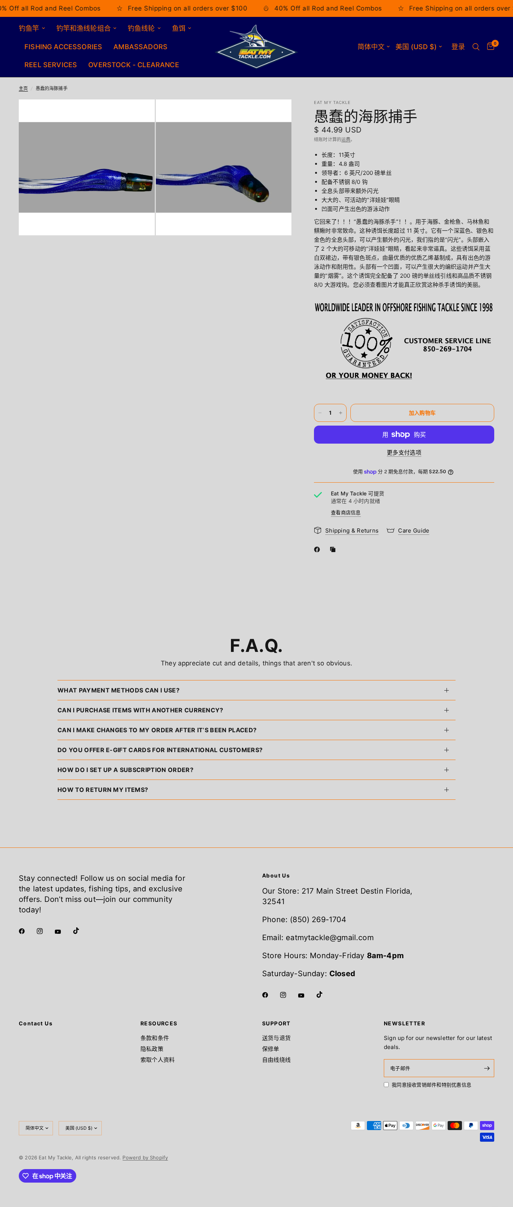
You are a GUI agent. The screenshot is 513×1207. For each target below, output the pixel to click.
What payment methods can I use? (118, 690)
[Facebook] (318, 549)
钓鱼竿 (29, 28)
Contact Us (36, 1023)
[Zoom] (139, 115)
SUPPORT (276, 1023)
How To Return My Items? (102, 789)
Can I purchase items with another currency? (140, 710)
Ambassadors (140, 47)
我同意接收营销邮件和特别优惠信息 (431, 1085)
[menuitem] (35, 29)
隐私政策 (151, 1048)
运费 (345, 139)
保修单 (270, 1048)
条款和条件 (154, 1037)
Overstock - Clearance (133, 65)
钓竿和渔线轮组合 (83, 28)
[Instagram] (45, 931)
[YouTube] (63, 932)
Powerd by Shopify (145, 1157)
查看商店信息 (346, 512)
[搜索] (476, 47)
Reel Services (50, 65)
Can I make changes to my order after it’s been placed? (156, 730)
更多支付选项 (404, 452)
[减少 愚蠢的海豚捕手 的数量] (320, 412)
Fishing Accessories (63, 47)
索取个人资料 (157, 1059)
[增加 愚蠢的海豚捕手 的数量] (340, 412)
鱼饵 (179, 28)
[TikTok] (81, 931)
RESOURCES (159, 1023)
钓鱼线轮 (141, 28)
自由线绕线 (276, 1059)
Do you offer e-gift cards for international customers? (160, 750)
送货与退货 (276, 1037)
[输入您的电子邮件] (486, 1068)
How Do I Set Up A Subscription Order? (125, 770)
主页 (23, 88)
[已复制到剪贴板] (334, 549)
